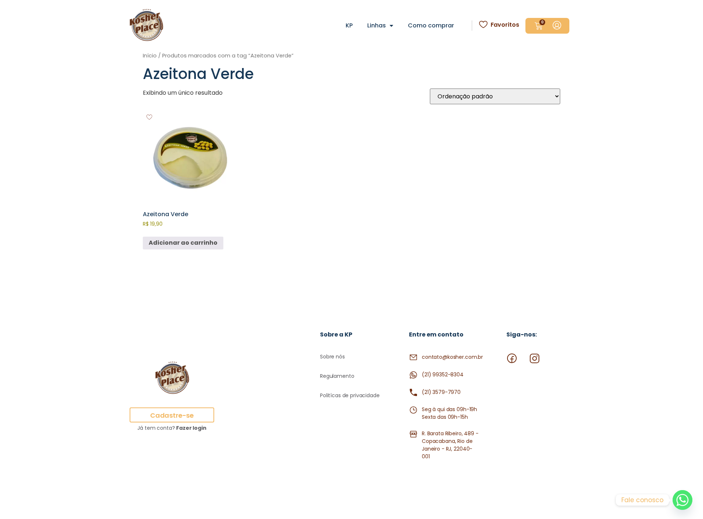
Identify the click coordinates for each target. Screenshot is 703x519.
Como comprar (431, 25)
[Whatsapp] (682, 500)
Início (150, 55)
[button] (149, 117)
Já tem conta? (172, 428)
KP (349, 25)
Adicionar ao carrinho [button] (183, 242)
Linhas (376, 25)
